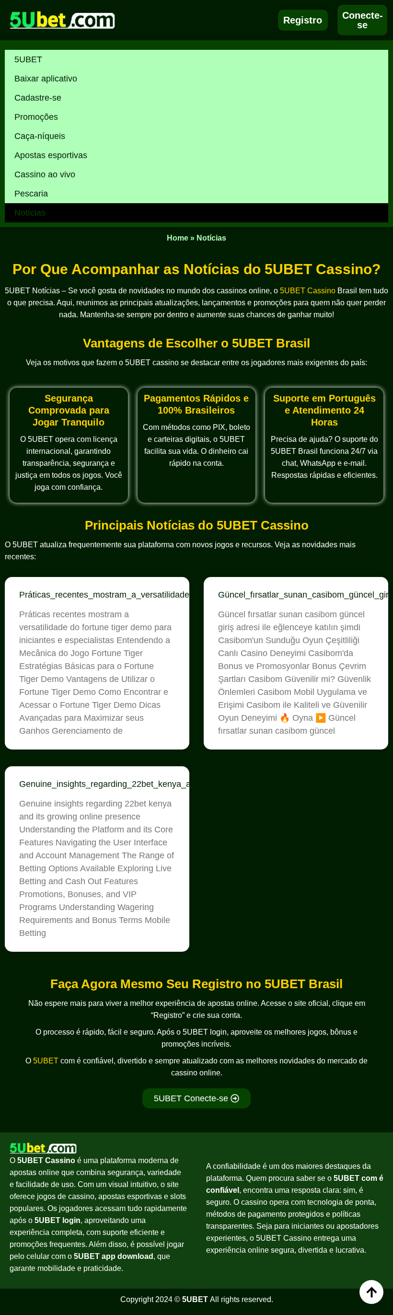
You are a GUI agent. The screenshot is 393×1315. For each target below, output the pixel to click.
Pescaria (31, 193)
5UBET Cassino (307, 291)
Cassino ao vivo (44, 174)
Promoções (36, 117)
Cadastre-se (37, 98)
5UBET (28, 59)
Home (177, 238)
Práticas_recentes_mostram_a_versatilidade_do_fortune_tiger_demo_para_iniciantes (182, 595)
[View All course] (371, 1292)
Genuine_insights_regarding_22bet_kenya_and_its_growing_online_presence (168, 784)
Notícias (30, 213)
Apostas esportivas (50, 155)
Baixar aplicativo (45, 78)
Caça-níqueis (39, 136)
